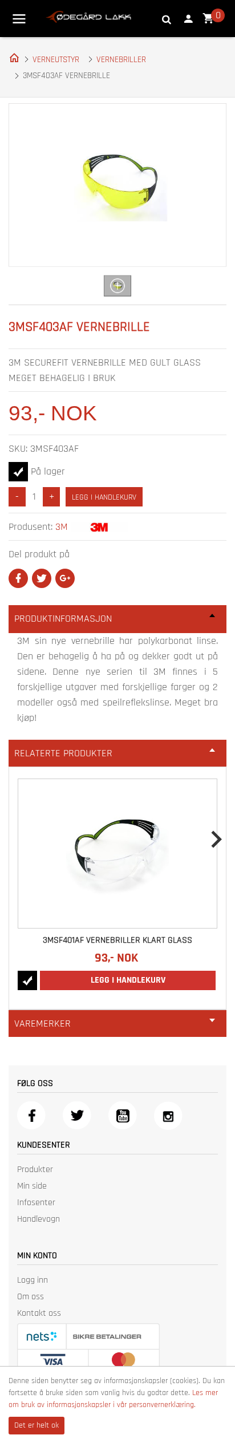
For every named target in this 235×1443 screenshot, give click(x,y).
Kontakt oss (39, 1313)
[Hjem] (12, 57)
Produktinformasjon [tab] (63, 618)
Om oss (30, 1297)
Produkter (35, 1170)
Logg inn (32, 1280)
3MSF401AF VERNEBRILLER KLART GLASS (117, 940)
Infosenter (36, 1203)
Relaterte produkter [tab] (63, 753)
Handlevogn (38, 1219)
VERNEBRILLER (121, 59)
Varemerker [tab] (42, 1023)
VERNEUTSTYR (56, 59)
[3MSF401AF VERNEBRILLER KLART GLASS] (117, 853)
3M (61, 526)
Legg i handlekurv (104, 497)
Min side (32, 1186)
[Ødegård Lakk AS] (88, 16)
